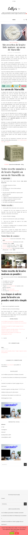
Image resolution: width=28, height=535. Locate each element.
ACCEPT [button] (11, 533)
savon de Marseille (11, 286)
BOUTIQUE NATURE (7, 248)
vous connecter (10, 364)
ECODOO (5, 245)
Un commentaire (16, 52)
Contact (3, 498)
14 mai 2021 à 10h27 (4, 348)
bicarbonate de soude (14, 290)
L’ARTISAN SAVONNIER (8, 241)
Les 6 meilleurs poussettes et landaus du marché (12, 321)
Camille (5, 338)
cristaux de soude (10, 289)
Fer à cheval (20, 140)
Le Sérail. (7, 141)
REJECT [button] (16, 533)
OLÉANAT (6, 164)
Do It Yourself (14, 42)
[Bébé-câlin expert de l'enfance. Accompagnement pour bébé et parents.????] (14, 8)
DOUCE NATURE (6, 238)
